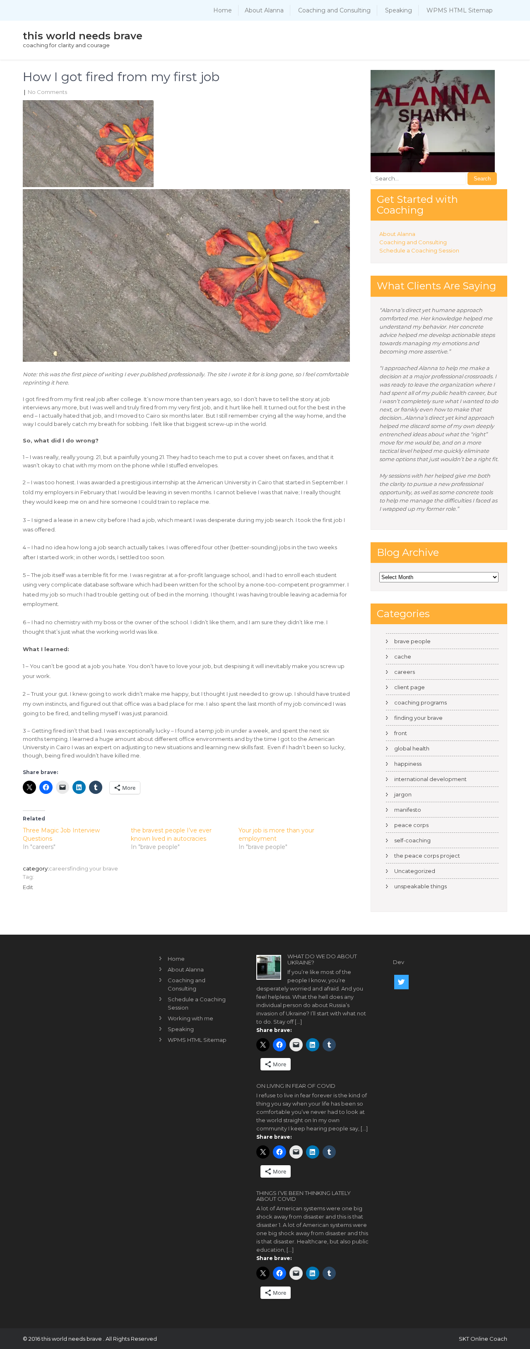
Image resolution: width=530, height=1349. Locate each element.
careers (59, 868)
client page (409, 687)
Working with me (190, 1018)
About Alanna (264, 10)
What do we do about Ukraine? (322, 959)
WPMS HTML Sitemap (459, 10)
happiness (408, 763)
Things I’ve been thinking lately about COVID (303, 1196)
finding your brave (94, 868)
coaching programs (420, 702)
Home (222, 10)
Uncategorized (414, 871)
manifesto (407, 809)
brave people (412, 641)
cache (402, 656)
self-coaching (412, 840)
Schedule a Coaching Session (419, 250)
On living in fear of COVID (295, 1085)
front (400, 733)
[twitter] (401, 982)
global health (411, 748)
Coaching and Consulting (334, 10)
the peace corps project (427, 855)
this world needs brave (82, 36)
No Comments (47, 92)
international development (430, 779)
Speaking (398, 10)
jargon (403, 794)
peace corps (411, 825)
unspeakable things (420, 886)
